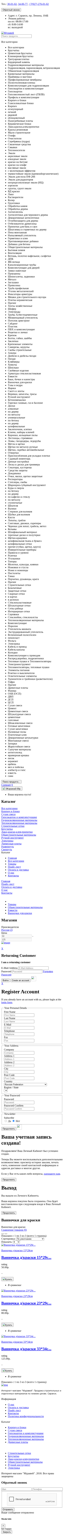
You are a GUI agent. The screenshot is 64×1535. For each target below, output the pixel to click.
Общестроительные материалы (25, 907)
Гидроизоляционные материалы (26, 1436)
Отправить (8, 1509)
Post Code (9, 1075)
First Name (9, 1011)
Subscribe (9, 1117)
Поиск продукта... (11, 782)
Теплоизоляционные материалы (26, 1439)
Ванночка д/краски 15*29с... (26, 1257)
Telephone (9, 1031)
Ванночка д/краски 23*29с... (26, 1303)
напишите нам (52, 1173)
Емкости (12, 910)
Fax (6, 1037)
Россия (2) (7, 930)
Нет (17, 1121)
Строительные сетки (19, 1453)
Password (6, 971)
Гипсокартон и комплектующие (25, 1433)
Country (8, 1081)
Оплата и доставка (18, 869)
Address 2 (9, 1062)
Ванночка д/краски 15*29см (17, 1250)
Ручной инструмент (19, 1465)
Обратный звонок (11, 10)
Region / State (11, 1087)
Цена (4, 933)
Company (9, 1049)
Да (9, 1121)
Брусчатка (13, 1456)
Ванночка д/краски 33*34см (17, 1341)
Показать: (6, 1241)
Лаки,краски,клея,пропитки (23, 1459)
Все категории (16, 861)
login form (6, 1002)
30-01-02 (12, 4)
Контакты (13, 875)
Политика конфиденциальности (26, 1416)
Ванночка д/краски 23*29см (17, 1296)
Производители (10, 927)
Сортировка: (8, 1238)
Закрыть (7, 1532)
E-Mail (7, 1024)
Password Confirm (13, 1105)
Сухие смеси (15, 1430)
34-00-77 (23, 4)
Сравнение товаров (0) (14, 1230)
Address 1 (9, 1056)
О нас (11, 872)
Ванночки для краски (20, 913)
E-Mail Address (9, 968)
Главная (12, 858)
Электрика (14, 1467)
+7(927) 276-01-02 (39, 4)
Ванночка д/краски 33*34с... (26, 1349)
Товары (12, 863)
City (6, 1068)
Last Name (9, 1018)
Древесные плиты (18, 1442)
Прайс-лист (14, 866)
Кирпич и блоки (17, 1427)
